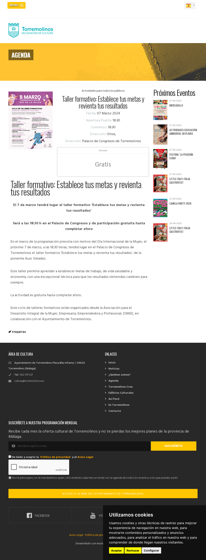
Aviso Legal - (77, 535)
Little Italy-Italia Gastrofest (179, 180)
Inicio (111, 362)
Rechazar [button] (133, 550)
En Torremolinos (119, 405)
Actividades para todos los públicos (103, 91)
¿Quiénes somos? (119, 375)
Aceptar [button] (116, 550)
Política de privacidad (55, 457)
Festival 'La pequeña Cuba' (181, 156)
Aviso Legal (85, 457)
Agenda (113, 381)
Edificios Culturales (121, 393)
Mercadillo (176, 105)
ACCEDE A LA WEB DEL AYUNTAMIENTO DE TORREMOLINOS (103, 494)
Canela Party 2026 (180, 203)
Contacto (114, 411)
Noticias (113, 368)
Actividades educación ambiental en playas (183, 132)
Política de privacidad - (99, 535)
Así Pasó (113, 399)
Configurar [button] (151, 550)
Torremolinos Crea (120, 387)
